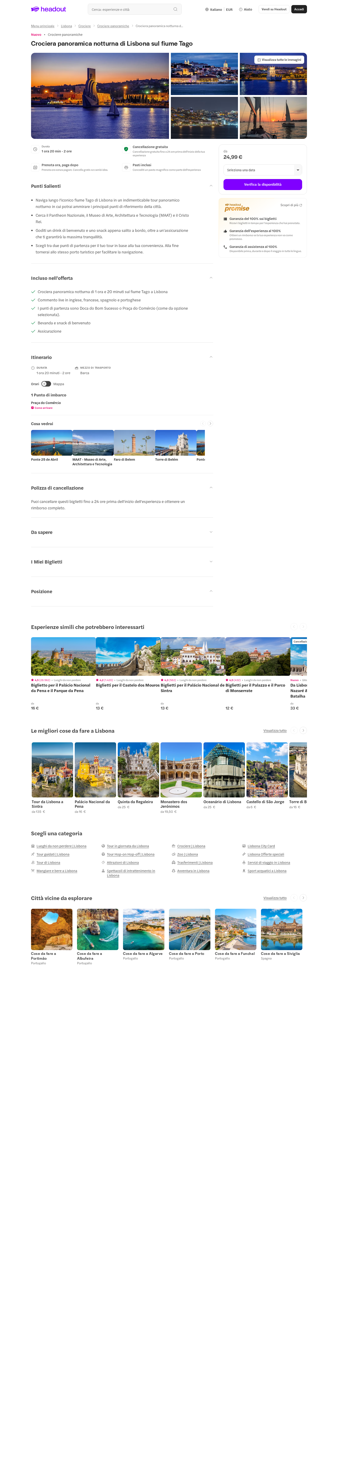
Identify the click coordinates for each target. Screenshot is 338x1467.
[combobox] (134, 9)
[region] (63, 656)
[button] (100, 96)
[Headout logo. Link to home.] (48, 9)
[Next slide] (210, 423)
